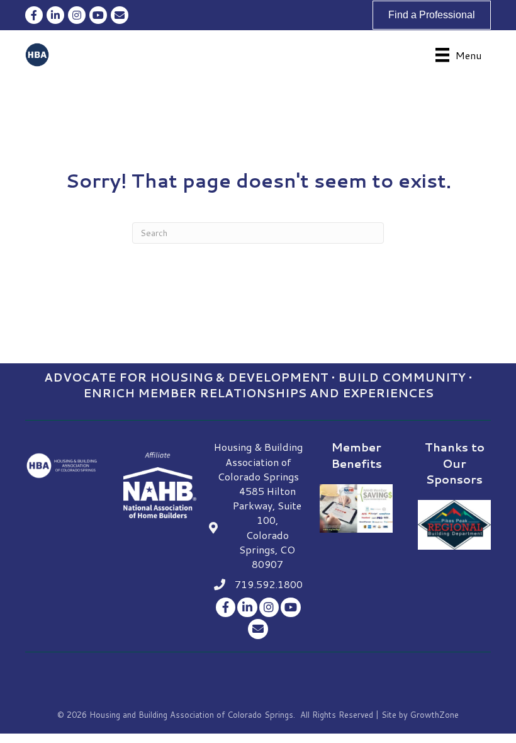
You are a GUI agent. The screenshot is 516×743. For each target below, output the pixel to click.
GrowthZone (434, 714)
